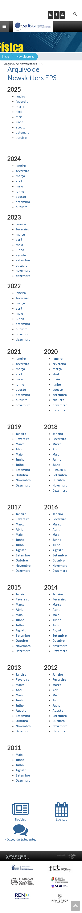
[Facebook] (56, 15)
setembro (22, 133)
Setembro (23, 470)
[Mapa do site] (62, 15)
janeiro (20, 97)
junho (19, 122)
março (20, 107)
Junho (20, 460)
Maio (19, 455)
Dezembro (23, 486)
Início (5, 57)
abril (19, 112)
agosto (20, 128)
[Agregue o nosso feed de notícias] (50, 15)
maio (19, 117)
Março (20, 444)
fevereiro (22, 102)
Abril (19, 449)
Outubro (22, 561)
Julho (20, 465)
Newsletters (25, 57)
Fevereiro (22, 439)
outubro (21, 138)
